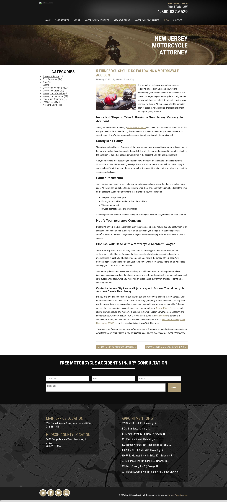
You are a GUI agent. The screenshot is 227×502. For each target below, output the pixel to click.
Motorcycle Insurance (147, 20)
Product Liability (50, 102)
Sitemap (183, 495)
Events (46, 84)
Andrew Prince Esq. (165, 308)
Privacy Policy (173, 495)
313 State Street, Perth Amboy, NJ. (140, 423)
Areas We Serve (121, 20)
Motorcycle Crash (51, 90)
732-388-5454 (53, 426)
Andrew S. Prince (51, 76)
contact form (161, 315)
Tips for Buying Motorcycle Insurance (116, 347)
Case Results (62, 20)
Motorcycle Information (54, 93)
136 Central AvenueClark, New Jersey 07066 (69, 423)
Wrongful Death (50, 104)
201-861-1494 (53, 446)
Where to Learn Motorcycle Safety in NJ (166, 347)
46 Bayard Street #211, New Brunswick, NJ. (144, 434)
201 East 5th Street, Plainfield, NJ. (139, 439)
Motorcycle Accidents (96, 20)
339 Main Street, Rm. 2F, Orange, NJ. (141, 466)
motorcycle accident (136, 127)
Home (48, 20)
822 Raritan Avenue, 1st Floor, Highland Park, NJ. (147, 444)
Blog (166, 20)
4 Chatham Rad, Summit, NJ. (136, 428)
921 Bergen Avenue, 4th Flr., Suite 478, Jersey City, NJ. (150, 471)
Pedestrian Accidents (53, 99)
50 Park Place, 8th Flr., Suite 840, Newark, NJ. (145, 461)
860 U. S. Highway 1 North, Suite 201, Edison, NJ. (147, 455)
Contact (177, 20)
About (76, 20)
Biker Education (50, 79)
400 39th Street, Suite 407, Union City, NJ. (143, 450)
